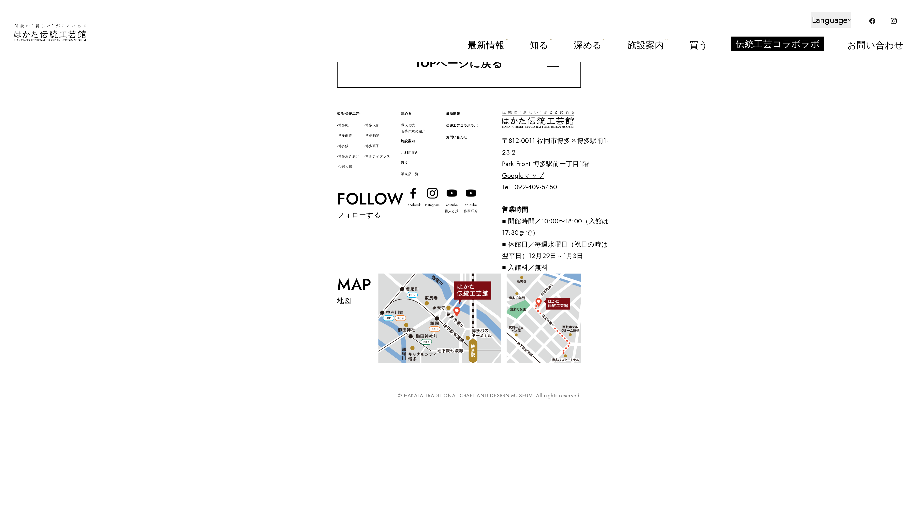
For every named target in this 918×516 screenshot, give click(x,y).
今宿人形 (345, 166)
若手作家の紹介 (413, 131)
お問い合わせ (875, 45)
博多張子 (372, 146)
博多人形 (372, 125)
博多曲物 (345, 135)
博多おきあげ (348, 156)
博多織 (343, 125)
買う (698, 45)
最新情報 (486, 45)
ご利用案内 (410, 152)
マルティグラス (377, 156)
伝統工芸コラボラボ (777, 43)
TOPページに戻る (459, 63)
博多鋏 (343, 146)
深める (588, 45)
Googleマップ (523, 175)
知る (539, 45)
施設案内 (645, 45)
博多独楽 (372, 135)
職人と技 (408, 125)
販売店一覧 (410, 174)
